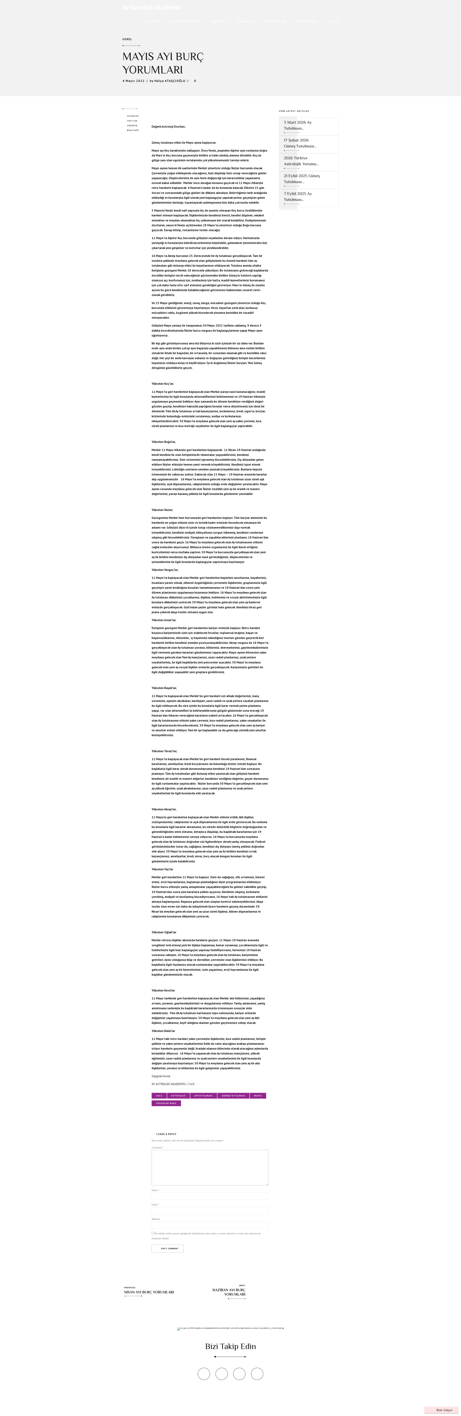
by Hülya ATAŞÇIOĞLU (167, 81)
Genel (127, 39)
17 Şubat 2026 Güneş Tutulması (299, 143)
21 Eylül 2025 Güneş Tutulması (302, 178)
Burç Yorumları (275, 21)
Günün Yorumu (307, 21)
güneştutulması (233, 1095)
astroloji (178, 1095)
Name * (155, 1190)
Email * (155, 1204)
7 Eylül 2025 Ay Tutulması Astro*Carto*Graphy (302, 196)
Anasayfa (152, 21)
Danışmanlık (245, 21)
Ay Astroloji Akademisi (151, 7)
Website (156, 1219)
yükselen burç (166, 1103)
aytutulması (203, 1095)
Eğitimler (219, 21)
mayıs (258, 1095)
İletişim (333, 21)
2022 (159, 1095)
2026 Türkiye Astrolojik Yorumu (300, 161)
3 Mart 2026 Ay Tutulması (298, 125)
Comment (157, 1147)
